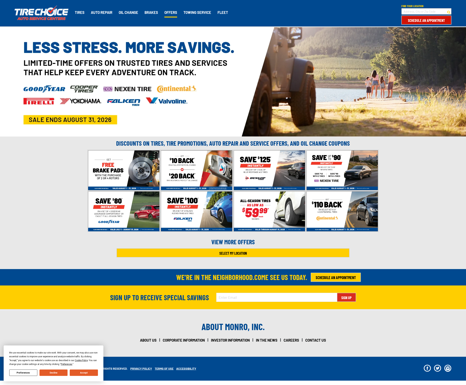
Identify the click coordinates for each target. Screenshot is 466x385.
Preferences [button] (66, 364)
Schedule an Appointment (426, 20)
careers (291, 340)
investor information (230, 340)
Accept (84, 373)
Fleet (223, 12)
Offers (170, 12)
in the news (266, 340)
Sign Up (346, 297)
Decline (53, 373)
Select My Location (233, 253)
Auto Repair (101, 12)
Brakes (151, 12)
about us (148, 340)
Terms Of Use (164, 368)
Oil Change (128, 12)
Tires (79, 12)
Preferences (23, 373)
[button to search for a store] (448, 11)
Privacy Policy (141, 368)
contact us (315, 340)
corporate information (184, 340)
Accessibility (186, 368)
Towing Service (197, 12)
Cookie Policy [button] (81, 360)
